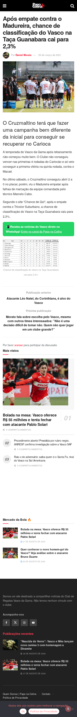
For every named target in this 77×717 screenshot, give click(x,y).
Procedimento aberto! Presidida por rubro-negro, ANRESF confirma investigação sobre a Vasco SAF (43, 442)
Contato (46, 694)
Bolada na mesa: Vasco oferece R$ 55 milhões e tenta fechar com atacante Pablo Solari (29, 419)
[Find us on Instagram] (24, 622)
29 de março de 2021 (49, 55)
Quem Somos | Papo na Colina (19, 694)
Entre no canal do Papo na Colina (41, 231)
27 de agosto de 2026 (33, 541)
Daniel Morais (23, 55)
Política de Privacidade (15, 697)
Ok (23, 711)
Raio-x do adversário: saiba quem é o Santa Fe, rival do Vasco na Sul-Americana (44, 458)
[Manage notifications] (68, 709)
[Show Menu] (4, 5)
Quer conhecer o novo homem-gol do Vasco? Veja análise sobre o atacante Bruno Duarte (44, 552)
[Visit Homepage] (38, 5)
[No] (72, 709)
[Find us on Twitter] (15, 622)
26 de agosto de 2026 (33, 561)
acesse (18, 345)
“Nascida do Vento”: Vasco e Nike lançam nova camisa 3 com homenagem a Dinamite (47, 644)
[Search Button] (72, 5)
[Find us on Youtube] (33, 622)
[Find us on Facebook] (6, 622)
